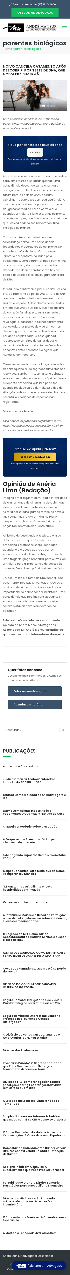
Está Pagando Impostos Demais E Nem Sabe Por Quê (34, 856)
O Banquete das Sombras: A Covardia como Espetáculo (34, 1218)
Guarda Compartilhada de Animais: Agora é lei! (34, 796)
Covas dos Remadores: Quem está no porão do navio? (34, 970)
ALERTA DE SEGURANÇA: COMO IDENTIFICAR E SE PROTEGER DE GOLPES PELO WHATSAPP (34, 954)
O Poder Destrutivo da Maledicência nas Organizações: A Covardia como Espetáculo (34, 1133)
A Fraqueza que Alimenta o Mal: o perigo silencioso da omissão (31, 840)
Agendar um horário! (28, 704)
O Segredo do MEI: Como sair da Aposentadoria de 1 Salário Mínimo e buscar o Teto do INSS (34, 937)
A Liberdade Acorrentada (21, 766)
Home (8, 49)
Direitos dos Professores (20, 1050)
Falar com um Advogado (35, 457)
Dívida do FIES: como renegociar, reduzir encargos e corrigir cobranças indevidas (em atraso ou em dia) (32, 1085)
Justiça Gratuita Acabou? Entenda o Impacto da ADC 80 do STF (29, 780)
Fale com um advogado (35, 13)
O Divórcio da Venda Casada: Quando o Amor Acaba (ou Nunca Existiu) (31, 1036)
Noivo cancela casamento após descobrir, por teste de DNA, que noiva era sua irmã (34, 70)
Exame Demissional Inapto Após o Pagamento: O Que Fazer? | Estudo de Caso (34, 812)
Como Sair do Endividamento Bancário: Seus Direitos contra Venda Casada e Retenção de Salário (34, 1151)
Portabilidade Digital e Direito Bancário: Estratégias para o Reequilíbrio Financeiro (33, 1184)
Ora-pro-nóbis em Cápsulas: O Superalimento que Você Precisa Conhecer (33, 1168)
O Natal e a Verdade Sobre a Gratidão (30, 827)
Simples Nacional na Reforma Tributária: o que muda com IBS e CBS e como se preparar (34, 1117)
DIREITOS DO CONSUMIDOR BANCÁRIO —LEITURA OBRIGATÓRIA (31, 985)
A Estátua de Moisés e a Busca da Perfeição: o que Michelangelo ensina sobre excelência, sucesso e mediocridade (35, 918)
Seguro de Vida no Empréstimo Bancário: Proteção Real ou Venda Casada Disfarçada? (32, 1019)
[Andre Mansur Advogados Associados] (30, 27)
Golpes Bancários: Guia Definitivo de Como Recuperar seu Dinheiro (34, 872)
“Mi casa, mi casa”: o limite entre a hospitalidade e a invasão (27, 888)
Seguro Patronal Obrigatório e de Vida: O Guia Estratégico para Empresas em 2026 (32, 1001)
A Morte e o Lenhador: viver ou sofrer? (30, 1233)
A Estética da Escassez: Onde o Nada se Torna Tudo (31, 1102)
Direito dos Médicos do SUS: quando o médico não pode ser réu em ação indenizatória (30, 1201)
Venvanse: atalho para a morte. (25, 902)
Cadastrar (35, 152)
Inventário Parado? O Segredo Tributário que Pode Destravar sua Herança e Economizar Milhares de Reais (32, 1066)
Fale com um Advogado (30, 691)
